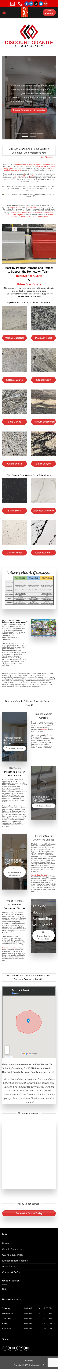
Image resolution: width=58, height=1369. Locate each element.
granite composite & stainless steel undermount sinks (31, 215)
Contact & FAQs (11, 1272)
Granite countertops (10, 947)
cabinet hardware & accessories (41, 212)
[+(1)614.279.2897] (20, 3)
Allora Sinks (8, 1266)
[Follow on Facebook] (26, 3)
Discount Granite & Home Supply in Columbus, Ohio (34, 164)
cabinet (44, 729)
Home (5, 1243)
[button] (4, 12)
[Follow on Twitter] (31, 3)
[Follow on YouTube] (45, 3)
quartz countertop (33, 207)
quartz (31, 176)
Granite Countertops (13, 1249)
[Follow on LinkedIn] (41, 3)
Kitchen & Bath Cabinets (15, 1260)
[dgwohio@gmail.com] (13, 3)
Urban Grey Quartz (29, 284)
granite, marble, (40, 166)
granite (16, 176)
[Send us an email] (36, 3)
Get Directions (47, 157)
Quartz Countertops (39, 875)
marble (23, 176)
